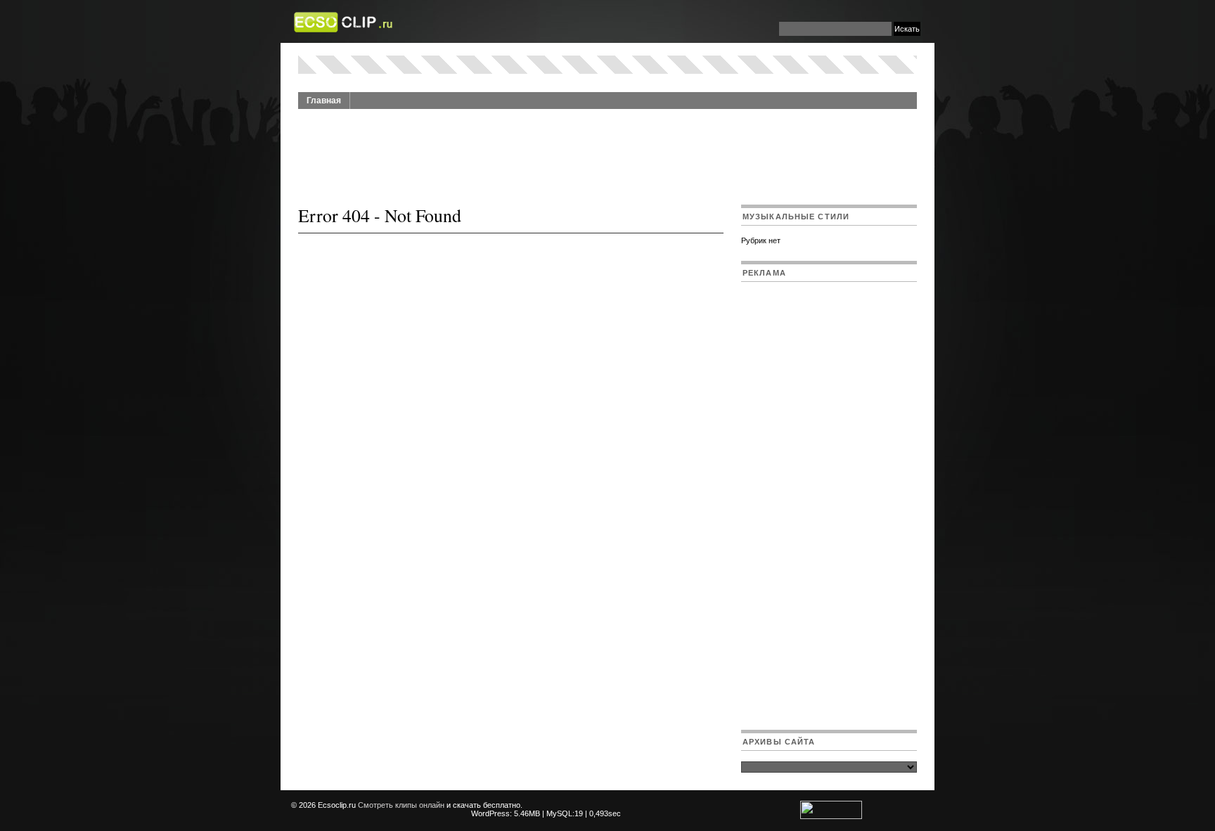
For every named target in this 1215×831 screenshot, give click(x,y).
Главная (324, 100)
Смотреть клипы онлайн (401, 805)
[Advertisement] (607, 149)
